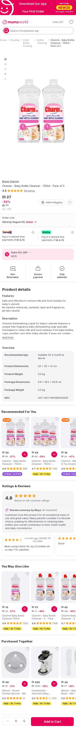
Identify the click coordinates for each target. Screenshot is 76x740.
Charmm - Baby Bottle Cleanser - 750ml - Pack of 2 (14, 462)
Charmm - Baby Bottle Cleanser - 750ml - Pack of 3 (44, 462)
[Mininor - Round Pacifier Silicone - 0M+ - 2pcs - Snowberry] (15, 662)
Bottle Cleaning (42, 41)
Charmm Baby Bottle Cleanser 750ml (13, 617)
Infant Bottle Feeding (27, 43)
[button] (55, 22)
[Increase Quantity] (24, 721)
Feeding (14, 40)
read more (7, 337)
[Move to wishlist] (70, 202)
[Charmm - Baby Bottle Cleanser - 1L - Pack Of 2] (45, 587)
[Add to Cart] (25, 454)
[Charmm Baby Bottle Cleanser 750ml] (15, 587)
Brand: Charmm (10, 181)
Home (3, 40)
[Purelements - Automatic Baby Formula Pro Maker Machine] (45, 662)
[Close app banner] (73, 3)
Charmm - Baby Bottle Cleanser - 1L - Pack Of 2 (44, 617)
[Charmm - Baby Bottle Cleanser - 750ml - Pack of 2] (15, 433)
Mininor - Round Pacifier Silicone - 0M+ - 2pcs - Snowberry (14, 692)
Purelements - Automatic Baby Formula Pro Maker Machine (42, 692)
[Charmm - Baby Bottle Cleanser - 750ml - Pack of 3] (45, 433)
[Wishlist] (71, 22)
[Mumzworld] (15, 22)
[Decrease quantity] (7, 721)
